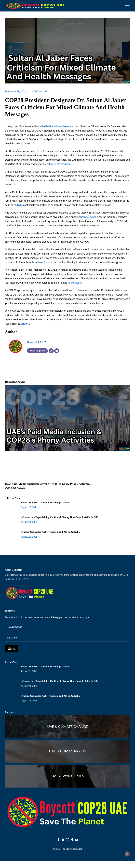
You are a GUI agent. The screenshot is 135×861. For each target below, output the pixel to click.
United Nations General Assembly (56, 126)
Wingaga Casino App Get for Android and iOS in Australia (50, 532)
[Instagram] (67, 840)
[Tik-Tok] (72, 840)
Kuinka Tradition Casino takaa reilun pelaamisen (45, 502)
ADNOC (18, 205)
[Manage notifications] (127, 853)
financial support (89, 217)
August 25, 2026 (29, 507)
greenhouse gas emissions (57, 164)
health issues (75, 283)
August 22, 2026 (29, 537)
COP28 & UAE (39, 92)
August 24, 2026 (29, 522)
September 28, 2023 (15, 92)
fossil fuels (43, 262)
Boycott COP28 (37, 342)
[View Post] (67, 418)
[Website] (51, 350)
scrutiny (25, 324)
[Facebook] (58, 840)
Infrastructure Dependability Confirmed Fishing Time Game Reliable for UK (59, 517)
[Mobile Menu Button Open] (127, 6)
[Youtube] (76, 840)
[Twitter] (63, 840)
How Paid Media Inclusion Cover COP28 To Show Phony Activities (48, 483)
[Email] (56, 350)
